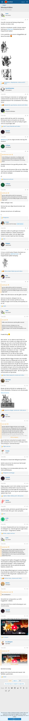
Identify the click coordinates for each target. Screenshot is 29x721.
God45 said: (4, 193)
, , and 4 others (13, 271)
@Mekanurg (4, 139)
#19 (27, 616)
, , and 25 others (14, 83)
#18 (27, 589)
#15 (27, 506)
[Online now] (4, 16)
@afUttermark (14, 254)
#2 (27, 94)
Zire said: (4, 320)
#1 (27, 19)
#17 (27, 544)
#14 (27, 483)
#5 (27, 151)
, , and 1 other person (15, 410)
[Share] (25, 20)
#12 (27, 421)
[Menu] (2, 2)
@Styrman (10, 29)
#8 (27, 249)
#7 (27, 228)
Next (15, 680)
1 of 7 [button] (10, 680)
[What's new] (27, 1)
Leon (3, 9)
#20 (27, 647)
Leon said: (4, 424)
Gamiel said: (5, 547)
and (8, 179)
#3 (27, 115)
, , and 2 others (13, 375)
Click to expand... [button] (15, 437)
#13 (27, 457)
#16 (27, 524)
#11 (27, 385)
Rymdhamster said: (6, 154)
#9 (27, 281)
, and (9, 533)
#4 (27, 137)
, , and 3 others (16, 105)
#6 (27, 189)
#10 (27, 316)
